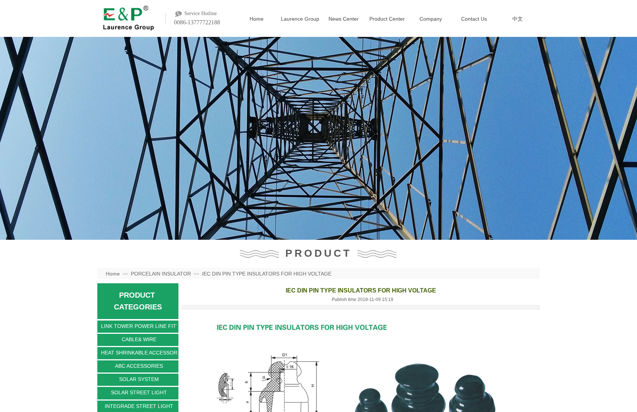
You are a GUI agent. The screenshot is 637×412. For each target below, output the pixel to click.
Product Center (387, 19)
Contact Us (474, 19)
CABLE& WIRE (139, 339)
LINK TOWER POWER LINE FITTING (139, 326)
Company (431, 19)
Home (257, 19)
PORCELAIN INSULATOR (161, 274)
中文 (517, 19)
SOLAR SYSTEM (139, 379)
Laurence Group (300, 19)
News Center (343, 19)
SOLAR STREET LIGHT (139, 392)
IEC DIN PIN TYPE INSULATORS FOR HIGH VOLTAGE (266, 274)
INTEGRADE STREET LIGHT (139, 406)
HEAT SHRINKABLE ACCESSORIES (139, 353)
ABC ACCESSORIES (139, 366)
